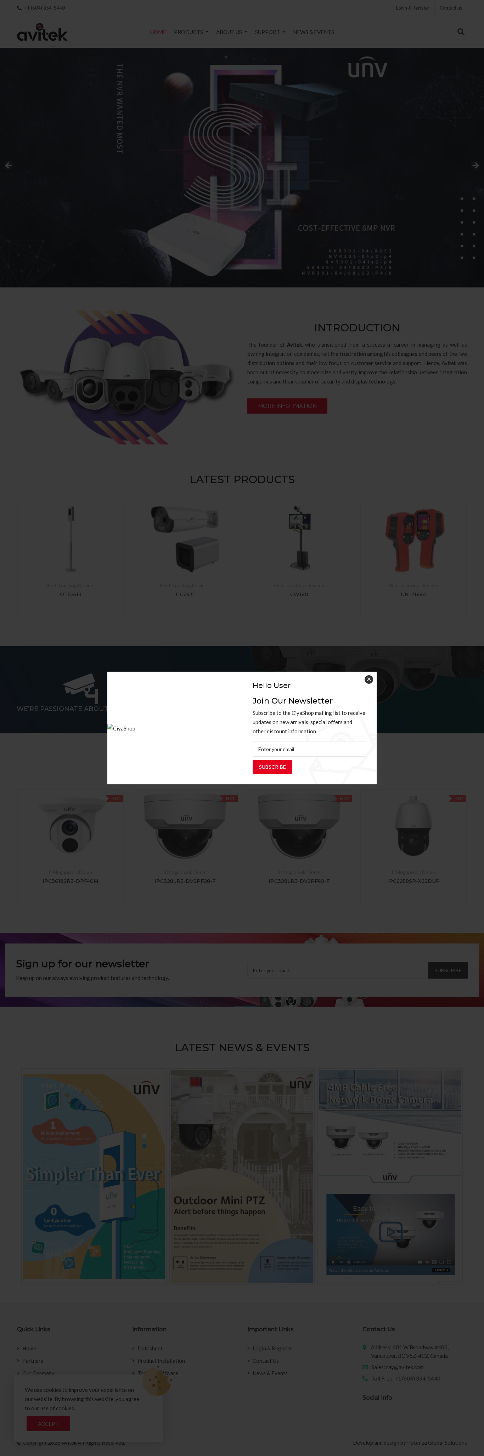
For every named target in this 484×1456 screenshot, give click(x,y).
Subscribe (272, 767)
